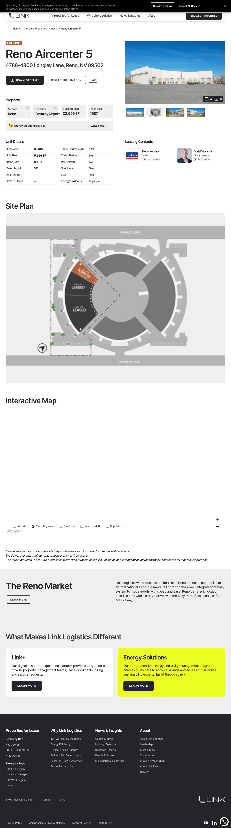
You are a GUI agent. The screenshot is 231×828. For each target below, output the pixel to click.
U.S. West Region (16, 780)
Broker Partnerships (62, 766)
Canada (10, 785)
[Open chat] (224, 821)
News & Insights (108, 730)
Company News (104, 738)
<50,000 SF (13, 744)
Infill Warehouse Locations (65, 738)
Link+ (63, 799)
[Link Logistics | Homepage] (19, 15)
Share (93, 80)
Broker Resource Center (19, 799)
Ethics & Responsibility (152, 760)
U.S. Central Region (17, 774)
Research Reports (105, 749)
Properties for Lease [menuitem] (65, 15)
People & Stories (104, 755)
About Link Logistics (151, 738)
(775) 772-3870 (203, 159)
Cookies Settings (162, 6)
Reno (54, 28)
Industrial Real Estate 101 (109, 760)
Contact (46, 799)
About (145, 730)
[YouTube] (206, 822)
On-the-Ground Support (64, 749)
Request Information (66, 80)
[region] (115, 471)
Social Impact (148, 755)
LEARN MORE (29, 685)
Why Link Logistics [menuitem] (99, 15)
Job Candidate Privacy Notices (47, 822)
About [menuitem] (152, 15)
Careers (144, 771)
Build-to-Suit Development (66, 755)
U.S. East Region (15, 768)
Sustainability (147, 749)
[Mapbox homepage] (15, 531)
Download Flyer (27, 80)
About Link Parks (150, 766)
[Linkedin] (214, 823)
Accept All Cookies (189, 6)
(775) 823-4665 (150, 159)
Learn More (18, 599)
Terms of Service (81, 822)
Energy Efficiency (60, 744)
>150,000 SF (13, 755)
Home (16, 28)
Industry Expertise (105, 744)
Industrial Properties (35, 28)
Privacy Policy (14, 822)
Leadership (146, 744)
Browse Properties (203, 15)
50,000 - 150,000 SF (18, 750)
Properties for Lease (22, 730)
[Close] (225, 6)
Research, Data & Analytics (66, 760)
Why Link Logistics (66, 730)
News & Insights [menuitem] (130, 15)
